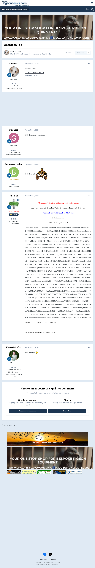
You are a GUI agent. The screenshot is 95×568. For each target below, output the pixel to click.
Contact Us (43, 560)
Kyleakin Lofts (13, 347)
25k (14, 367)
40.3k (14, 219)
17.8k (14, 150)
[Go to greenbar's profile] (14, 138)
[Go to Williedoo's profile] (6, 52)
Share (69, 53)
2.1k (14, 84)
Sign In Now (67, 411)
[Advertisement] (29, 110)
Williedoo (17, 51)
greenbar (13, 130)
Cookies (53, 560)
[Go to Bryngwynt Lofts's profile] (14, 172)
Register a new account (27, 411)
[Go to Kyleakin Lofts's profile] (14, 355)
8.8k (14, 184)
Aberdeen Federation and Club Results (36, 54)
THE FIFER (13, 196)
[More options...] (89, 63)
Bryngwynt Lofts (13, 164)
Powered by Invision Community (47, 564)
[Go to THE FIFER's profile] (14, 204)
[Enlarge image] (41, 174)
